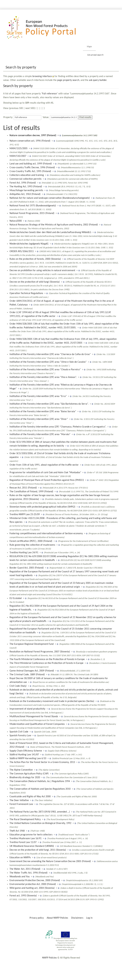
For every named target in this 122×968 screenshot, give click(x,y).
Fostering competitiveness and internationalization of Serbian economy (46, 533)
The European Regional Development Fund (32, 644)
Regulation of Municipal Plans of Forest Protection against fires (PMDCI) (47, 480)
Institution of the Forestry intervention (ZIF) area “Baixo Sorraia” (43, 411)
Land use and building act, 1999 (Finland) (31, 163)
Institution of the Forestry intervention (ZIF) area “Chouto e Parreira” (45, 369)
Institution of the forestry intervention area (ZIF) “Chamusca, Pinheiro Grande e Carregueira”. (58, 427)
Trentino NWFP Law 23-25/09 (25, 514)
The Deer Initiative (19, 800)
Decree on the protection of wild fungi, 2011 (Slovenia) (38, 850)
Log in (89, 918)
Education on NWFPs (20, 857)
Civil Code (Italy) (18, 686)
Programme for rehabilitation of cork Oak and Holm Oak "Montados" (45, 472)
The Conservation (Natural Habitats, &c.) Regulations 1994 (40, 781)
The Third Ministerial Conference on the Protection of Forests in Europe (46, 663)
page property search (68, 80)
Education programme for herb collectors (31, 834)
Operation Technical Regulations (26, 293)
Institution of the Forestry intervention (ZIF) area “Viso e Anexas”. (43, 377)
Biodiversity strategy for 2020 (25, 777)
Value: (46, 117)
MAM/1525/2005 (18, 148)
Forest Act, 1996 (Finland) (23, 183)
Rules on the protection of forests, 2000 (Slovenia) (35, 259)
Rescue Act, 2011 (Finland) (23, 488)
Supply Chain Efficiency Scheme (26, 751)
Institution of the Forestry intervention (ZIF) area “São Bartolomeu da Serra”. (49, 404)
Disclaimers (77, 918)
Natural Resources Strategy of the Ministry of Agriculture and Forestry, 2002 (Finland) (54, 224)
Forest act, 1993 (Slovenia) (23, 895)
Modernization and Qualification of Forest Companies (37, 724)
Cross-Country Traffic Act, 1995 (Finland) (30, 171)
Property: (8, 117)
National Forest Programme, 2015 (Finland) (32, 213)
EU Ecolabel (16, 598)
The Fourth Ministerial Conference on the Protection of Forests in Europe (47, 659)
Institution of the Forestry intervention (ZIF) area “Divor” (39, 419)
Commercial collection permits (25, 179)
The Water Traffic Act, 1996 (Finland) (28, 873)
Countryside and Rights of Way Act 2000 (30, 796)
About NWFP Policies (57, 918)
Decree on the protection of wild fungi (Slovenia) (35, 282)
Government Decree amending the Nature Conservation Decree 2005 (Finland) (50, 861)
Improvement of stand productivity (27, 709)
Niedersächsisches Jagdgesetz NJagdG (29, 244)
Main (89, 46)
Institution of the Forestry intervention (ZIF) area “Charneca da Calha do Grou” (50, 354)
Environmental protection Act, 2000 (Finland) (33, 884)
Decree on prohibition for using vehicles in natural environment (42, 270)
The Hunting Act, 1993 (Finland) (26, 186)
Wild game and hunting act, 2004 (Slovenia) (32, 888)
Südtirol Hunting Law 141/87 (24, 754)
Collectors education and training (27, 175)
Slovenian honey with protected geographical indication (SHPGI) (42, 507)
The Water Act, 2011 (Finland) (25, 869)
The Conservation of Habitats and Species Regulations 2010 (40, 789)
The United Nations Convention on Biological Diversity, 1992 (40, 823)
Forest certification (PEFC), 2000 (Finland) (31, 541)
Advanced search (95, 54)
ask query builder (97, 80)
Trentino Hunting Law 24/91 (24, 552)
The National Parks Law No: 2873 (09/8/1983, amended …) (40, 812)
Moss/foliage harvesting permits (26, 190)
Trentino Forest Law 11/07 (23, 842)
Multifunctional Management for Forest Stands (34, 716)
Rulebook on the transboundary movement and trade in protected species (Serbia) (52, 701)
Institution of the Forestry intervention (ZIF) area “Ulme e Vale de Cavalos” (48, 362)
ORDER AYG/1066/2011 (22, 251)
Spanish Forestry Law (20, 735)
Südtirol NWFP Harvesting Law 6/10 (28, 758)
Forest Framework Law (21, 804)
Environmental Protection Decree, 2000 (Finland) (35, 880)
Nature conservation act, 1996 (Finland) (30, 141)
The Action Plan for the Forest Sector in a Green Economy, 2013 (42, 762)
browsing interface (42, 76)
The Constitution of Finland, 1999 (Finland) (31, 491)
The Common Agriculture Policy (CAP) (29, 773)
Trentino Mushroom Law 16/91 (25, 838)
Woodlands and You (20, 876)
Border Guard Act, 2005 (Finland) (27, 568)
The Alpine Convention (21, 770)
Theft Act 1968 (17, 831)
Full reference (49, 93)
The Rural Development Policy (25, 819)
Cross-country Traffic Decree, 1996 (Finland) (32, 167)
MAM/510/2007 (18, 156)
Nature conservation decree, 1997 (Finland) (33, 135)
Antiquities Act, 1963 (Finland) (25, 194)
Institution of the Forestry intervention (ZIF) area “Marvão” (40, 434)
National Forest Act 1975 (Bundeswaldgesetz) (33, 205)
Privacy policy (37, 918)
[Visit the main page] (45, 27)
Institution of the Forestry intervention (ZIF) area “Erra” (38, 396)
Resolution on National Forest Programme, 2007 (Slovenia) (40, 651)
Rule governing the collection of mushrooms (32, 545)
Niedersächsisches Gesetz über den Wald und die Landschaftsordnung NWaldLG (50, 232)
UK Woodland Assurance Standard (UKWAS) (32, 846)
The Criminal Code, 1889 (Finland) (27, 674)
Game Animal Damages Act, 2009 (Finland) (32, 671)
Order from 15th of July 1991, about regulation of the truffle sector (44, 465)
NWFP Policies (49, 958)
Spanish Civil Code (19, 732)
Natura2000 (16, 221)
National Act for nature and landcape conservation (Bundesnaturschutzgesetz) (50, 198)
